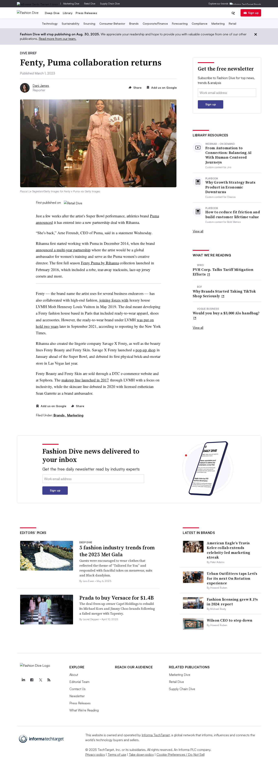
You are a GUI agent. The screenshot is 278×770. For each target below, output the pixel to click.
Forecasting (180, 23)
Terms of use (117, 755)
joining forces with (113, 300)
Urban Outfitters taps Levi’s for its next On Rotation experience (232, 578)
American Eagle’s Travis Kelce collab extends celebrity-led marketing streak (228, 550)
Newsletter (77, 696)
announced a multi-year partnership (63, 249)
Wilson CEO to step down (229, 620)
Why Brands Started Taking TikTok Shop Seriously (224, 293)
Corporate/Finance (155, 23)
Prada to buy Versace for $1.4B (116, 597)
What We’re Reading (84, 710)
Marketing (218, 23)
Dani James (41, 86)
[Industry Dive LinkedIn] (23, 680)
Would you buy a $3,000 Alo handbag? (226, 313)
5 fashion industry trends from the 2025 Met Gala (117, 551)
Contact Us (77, 689)
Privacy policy (95, 755)
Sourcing (89, 23)
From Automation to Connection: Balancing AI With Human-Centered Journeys (228, 155)
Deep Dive (52, 13)
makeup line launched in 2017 (85, 379)
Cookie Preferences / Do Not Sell (181, 755)
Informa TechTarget (156, 735)
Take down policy (141, 755)
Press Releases (86, 13)
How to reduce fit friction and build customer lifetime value (232, 214)
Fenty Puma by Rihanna (100, 262)
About (73, 675)
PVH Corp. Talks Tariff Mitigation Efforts (223, 272)
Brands (134, 23)
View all (198, 231)
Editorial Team (79, 682)
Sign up (253, 12)
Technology (50, 23)
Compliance (199, 23)
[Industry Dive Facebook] (31, 680)
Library (68, 13)
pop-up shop (145, 349)
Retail (232, 23)
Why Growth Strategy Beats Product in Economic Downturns (230, 187)
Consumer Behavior (112, 23)
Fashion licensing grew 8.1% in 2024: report (232, 602)
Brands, (60, 415)
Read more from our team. (57, 39)
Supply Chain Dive (110, 3)
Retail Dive (89, 3)
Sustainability (70, 23)
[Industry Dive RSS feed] (49, 680)
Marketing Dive (71, 3)
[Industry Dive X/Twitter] (40, 680)
